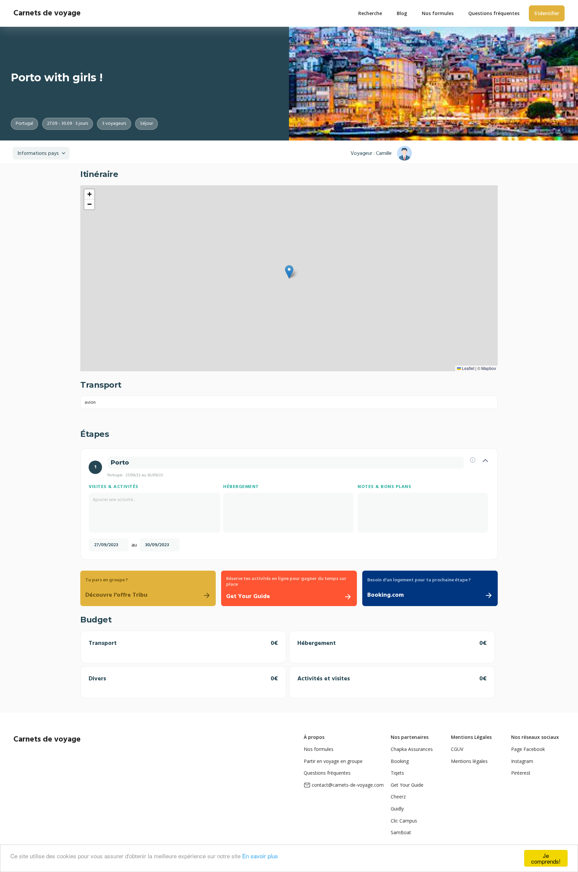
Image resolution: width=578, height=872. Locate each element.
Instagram (522, 761)
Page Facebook (528, 749)
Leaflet (467, 368)
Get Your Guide (407, 785)
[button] (289, 272)
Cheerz (398, 796)
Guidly (397, 808)
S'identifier (546, 13)
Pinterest (521, 773)
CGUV (457, 749)
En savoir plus (260, 856)
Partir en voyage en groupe (333, 761)
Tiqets (397, 773)
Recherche (370, 13)
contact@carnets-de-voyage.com (348, 785)
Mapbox (488, 368)
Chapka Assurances (412, 749)
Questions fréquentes (327, 773)
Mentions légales (469, 761)
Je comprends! (546, 858)
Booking (400, 761)
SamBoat (401, 832)
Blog (402, 13)
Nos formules (318, 749)
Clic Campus (404, 820)
